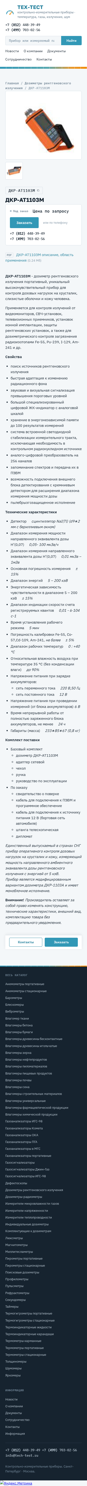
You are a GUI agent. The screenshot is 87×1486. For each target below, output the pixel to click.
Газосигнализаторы (20, 1162)
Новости (12, 51)
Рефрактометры (17, 1293)
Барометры (13, 998)
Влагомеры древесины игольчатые (31, 1046)
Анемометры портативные (24, 984)
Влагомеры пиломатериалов (26, 1066)
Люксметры (14, 1238)
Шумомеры (13, 1368)
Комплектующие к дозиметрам (28, 1231)
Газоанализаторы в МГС (22, 1149)
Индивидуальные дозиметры (27, 1224)
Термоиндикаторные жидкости (28, 1327)
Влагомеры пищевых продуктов (28, 1073)
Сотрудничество (18, 59)
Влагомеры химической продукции (31, 1114)
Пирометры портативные (24, 1258)
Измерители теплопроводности (28, 1217)
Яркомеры (13, 1375)
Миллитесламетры (19, 1252)
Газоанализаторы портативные (28, 1156)
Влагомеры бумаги (19, 1032)
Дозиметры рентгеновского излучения (34, 1190)
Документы (56, 51)
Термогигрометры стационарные (30, 1320)
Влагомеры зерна (18, 1053)
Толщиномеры (15, 1361)
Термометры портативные (24, 1348)
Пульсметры (14, 1286)
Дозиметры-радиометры (23, 1197)
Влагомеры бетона (19, 1025)
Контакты (44, 59)
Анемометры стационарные (26, 991)
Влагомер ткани (17, 1018)
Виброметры (14, 1011)
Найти (71, 40)
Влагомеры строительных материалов (33, 1094)
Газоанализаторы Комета (24, 1128)
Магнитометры (16, 1245)
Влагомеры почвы (18, 1080)
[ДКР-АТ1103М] (43, 125)
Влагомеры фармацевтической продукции (36, 1108)
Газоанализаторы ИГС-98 (24, 1121)
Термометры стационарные (25, 1355)
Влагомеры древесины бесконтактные (33, 1039)
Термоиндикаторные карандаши (29, 1334)
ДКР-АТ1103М (21, 190)
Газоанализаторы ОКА (21, 1135)
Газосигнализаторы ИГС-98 (25, 1176)
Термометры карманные (23, 1341)
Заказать (24, 222)
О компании (33, 51)
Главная (12, 83)
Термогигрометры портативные (28, 1313)
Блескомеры (14, 1005)
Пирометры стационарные (25, 1265)
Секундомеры (15, 1300)
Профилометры (16, 1279)
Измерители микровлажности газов (32, 1204)
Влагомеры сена (17, 1087)
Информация (15, 1434)
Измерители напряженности (26, 1211)
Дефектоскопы (16, 1183)
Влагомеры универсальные (25, 1101)
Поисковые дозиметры (22, 1272)
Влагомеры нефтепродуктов (26, 1059)
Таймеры (11, 1307)
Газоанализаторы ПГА (21, 1142)
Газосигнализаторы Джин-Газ (27, 1169)
